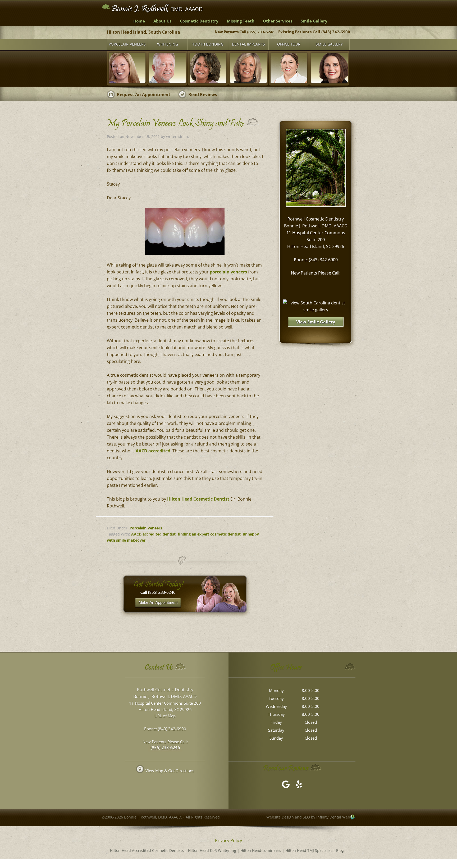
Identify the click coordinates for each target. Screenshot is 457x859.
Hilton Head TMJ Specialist (308, 850)
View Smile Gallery (315, 322)
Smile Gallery (329, 44)
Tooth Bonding (207, 44)
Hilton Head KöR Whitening (212, 850)
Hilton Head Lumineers (260, 850)
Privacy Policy (228, 840)
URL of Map (165, 715)
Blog (340, 850)
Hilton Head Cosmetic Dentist (198, 499)
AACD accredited (153, 451)
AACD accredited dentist (153, 534)
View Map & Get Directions (169, 770)
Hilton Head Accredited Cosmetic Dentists (147, 850)
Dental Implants (248, 44)
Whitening (167, 44)
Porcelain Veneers (127, 44)
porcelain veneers (228, 272)
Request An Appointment (143, 94)
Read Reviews (202, 94)
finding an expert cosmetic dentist (209, 534)
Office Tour (288, 44)
